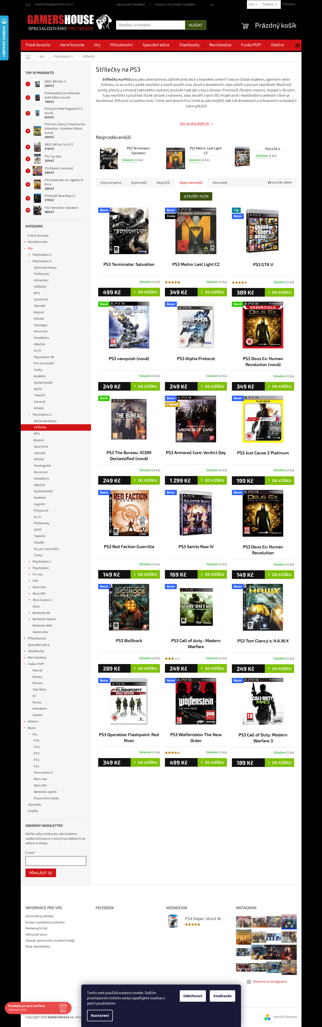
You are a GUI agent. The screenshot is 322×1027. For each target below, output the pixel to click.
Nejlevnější (139, 182)
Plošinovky (41, 274)
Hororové (40, 331)
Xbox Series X (42, 600)
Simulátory (41, 337)
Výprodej (34, 804)
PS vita (37, 574)
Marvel (37, 670)
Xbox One (39, 587)
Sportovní (41, 299)
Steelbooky (36, 651)
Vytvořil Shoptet (285, 1017)
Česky (38, 555)
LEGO (37, 529)
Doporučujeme (111, 182)
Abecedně (220, 182)
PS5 (36, 740)
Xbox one (40, 779)
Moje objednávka (38, 946)
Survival (39, 401)
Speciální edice (39, 645)
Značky (33, 811)
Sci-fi (37, 350)
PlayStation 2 (42, 561)
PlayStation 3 (42, 414)
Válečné (39, 344)
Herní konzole (37, 242)
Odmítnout (192, 996)
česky (38, 369)
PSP (35, 581)
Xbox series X (43, 772)
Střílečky (40, 286)
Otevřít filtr (196, 196)
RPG (37, 293)
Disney (37, 677)
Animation (40, 708)
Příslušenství (37, 638)
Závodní (39, 306)
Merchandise (37, 657)
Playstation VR (44, 357)
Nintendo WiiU (42, 625)
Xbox (36, 606)
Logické (39, 504)
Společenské (43, 382)
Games (38, 715)
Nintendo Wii (41, 613)
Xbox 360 (39, 593)
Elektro (33, 721)
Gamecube (40, 632)
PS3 (36, 753)
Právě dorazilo (38, 235)
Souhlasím (222, 996)
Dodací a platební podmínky (175, 5)
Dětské (39, 318)
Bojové (39, 312)
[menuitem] (38, 45)
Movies (38, 683)
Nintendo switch (45, 792)
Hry (30, 248)
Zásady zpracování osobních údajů (50, 940)
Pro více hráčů (44, 363)
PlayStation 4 (42, 261)
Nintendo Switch (44, 619)
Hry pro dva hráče (46, 549)
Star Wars (39, 689)
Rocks (37, 702)
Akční (37, 389)
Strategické (42, 465)
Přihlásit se (40, 872)
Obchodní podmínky (130, 5)
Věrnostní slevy (36, 934)
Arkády (39, 408)
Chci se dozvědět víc (195, 123)
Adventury (41, 280)
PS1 (36, 766)
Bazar (32, 728)
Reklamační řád (36, 928)
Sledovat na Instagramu (270, 981)
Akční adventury (45, 267)
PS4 (36, 747)
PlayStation (41, 568)
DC (34, 696)
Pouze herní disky (46, 798)
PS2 (36, 760)
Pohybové (41, 510)
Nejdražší (163, 182)
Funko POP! (36, 664)
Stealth (39, 542)
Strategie (40, 325)
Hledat (195, 25)
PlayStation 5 (42, 254)
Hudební (40, 376)
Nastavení (100, 1015)
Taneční (39, 395)
